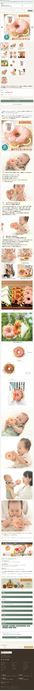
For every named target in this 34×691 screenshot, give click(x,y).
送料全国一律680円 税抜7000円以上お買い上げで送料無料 (11, 634)
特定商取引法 (2, 686)
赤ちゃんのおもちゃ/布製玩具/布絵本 (10, 10)
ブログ (24, 670)
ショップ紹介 (25, 664)
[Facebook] (4, 659)
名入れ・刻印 (14, 665)
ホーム (2, 10)
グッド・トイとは (25, 665)
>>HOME (17, 637)
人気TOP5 (2, 670)
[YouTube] (8, 659)
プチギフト (10, 627)
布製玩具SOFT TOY (12, 625)
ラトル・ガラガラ (5, 627)
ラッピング (13, 667)
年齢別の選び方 (5, 647)
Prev (2, 27)
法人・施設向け (14, 668)
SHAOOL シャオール (5, 625)
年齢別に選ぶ (2, 664)
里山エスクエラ (25, 668)
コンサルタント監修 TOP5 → (28, 647)
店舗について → (2, 3)
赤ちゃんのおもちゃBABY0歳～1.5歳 (21, 625)
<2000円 (15, 627)
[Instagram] (1, 659)
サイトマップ (16, 686)
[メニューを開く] (32, 5)
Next (32, 27)
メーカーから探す (3, 668)
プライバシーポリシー (7, 686)
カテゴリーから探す (3, 667)
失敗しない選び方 (20, 647)
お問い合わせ (12, 686)
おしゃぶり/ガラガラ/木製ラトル (22, 10)
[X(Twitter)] (6, 659)
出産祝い (28, 625)
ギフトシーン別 (13, 647)
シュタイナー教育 (25, 667)
